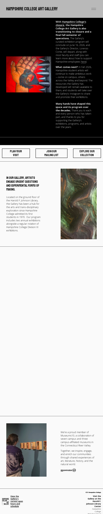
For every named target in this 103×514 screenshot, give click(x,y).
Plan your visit (16, 153)
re (85, 61)
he (82, 61)
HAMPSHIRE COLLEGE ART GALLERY (32, 9)
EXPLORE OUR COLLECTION (87, 153)
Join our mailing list (51, 153)
